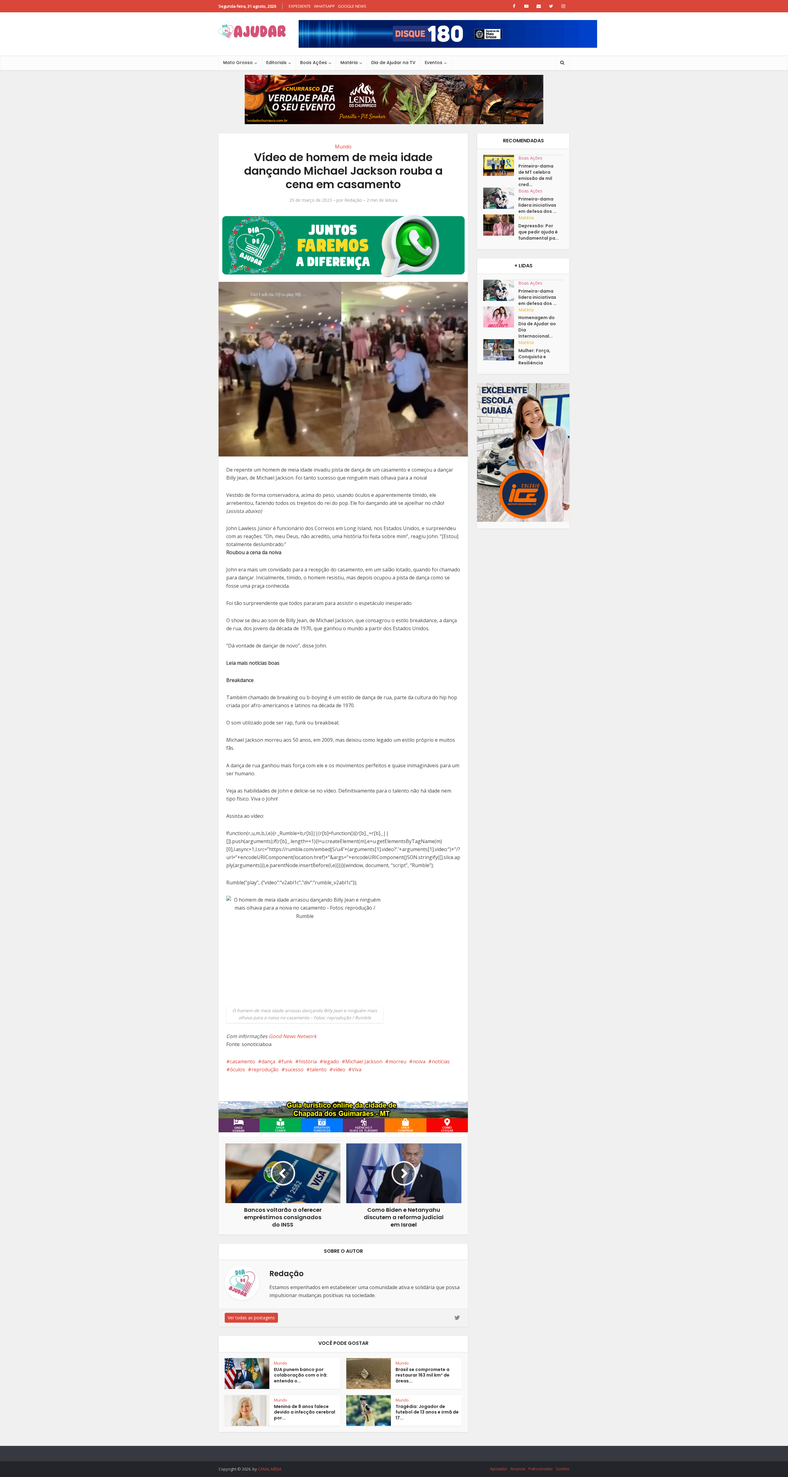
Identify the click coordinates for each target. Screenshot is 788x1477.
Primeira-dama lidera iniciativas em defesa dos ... (537, 205)
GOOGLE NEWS (352, 6)
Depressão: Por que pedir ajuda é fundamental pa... (538, 232)
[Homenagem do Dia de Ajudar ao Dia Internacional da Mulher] (500, 317)
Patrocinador (541, 1468)
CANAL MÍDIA (269, 1469)
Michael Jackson (363, 1061)
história (308, 1061)
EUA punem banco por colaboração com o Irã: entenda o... (301, 1375)
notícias (441, 1061)
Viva (356, 1069)
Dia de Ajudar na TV (393, 62)
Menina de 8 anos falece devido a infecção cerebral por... (304, 1412)
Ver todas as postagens (251, 1318)
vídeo (339, 1069)
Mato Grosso (238, 62)
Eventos (433, 62)
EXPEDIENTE (300, 6)
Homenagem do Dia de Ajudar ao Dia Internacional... (537, 326)
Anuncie (517, 1468)
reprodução (265, 1069)
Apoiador (498, 1468)
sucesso (294, 1069)
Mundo (343, 146)
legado (331, 1061)
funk (287, 1061)
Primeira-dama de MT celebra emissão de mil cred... (535, 175)
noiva (419, 1061)
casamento (242, 1061)
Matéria (349, 62)
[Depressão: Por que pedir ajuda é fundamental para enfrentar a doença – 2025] (500, 225)
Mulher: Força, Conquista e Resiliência (534, 356)
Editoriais (276, 62)
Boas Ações (313, 62)
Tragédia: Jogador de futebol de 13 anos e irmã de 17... (427, 1412)
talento (318, 1069)
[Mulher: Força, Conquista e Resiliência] (500, 349)
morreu (397, 1061)
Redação (353, 200)
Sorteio (562, 1468)
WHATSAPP (324, 6)
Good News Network (292, 1036)
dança (268, 1061)
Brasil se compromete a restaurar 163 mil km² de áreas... (422, 1375)
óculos (237, 1069)
